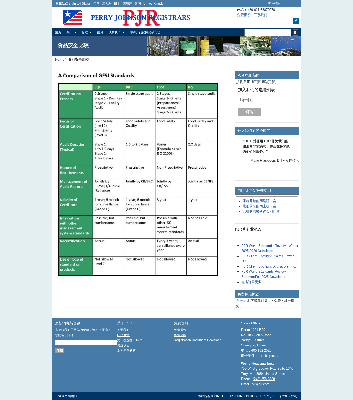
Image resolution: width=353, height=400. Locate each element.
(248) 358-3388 (264, 379)
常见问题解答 (126, 350)
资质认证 (123, 345)
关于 (68, 33)
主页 (58, 32)
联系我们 (260, 15)
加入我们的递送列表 (256, 89)
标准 (83, 33)
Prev (239, 179)
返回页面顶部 (67, 396)
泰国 (138, 3)
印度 (96, 3)
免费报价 (244, 15)
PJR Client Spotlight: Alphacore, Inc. (268, 266)
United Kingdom (154, 3)
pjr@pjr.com (261, 384)
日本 (117, 3)
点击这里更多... (253, 282)
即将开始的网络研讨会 (145, 32)
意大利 (106, 3)
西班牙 (128, 3)
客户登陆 (274, 3)
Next (295, 179)
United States (81, 3)
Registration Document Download (197, 340)
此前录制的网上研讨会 (259, 206)
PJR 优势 (123, 335)
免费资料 (180, 335)
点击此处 (243, 301)
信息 (100, 32)
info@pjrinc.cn (269, 356)
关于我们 (123, 330)
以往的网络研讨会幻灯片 (261, 211)
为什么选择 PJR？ (129, 340)
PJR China (91, 17)
